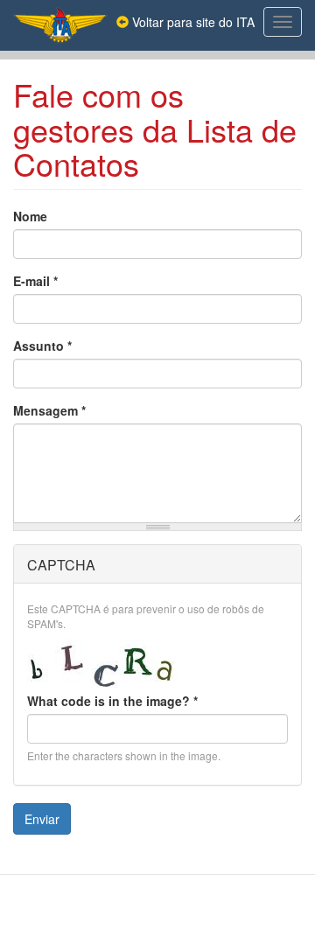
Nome (30, 216)
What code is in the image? (112, 701)
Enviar (42, 819)
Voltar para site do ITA (192, 22)
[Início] (60, 25)
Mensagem (49, 410)
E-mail (35, 281)
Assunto (42, 345)
